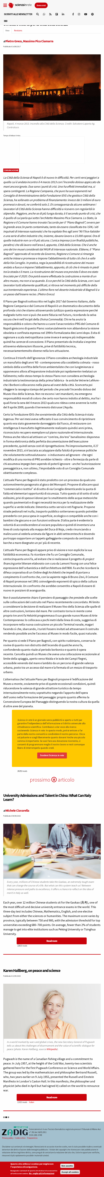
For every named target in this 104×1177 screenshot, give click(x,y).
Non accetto (67, 1166)
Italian (31, 1102)
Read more (51, 941)
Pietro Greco (14, 41)
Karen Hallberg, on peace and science (31, 970)
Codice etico (20, 1138)
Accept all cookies (70, 1172)
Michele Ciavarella (17, 810)
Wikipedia (51, 1049)
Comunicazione (11, 170)
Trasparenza (32, 1138)
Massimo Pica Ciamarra (38, 41)
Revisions (18, 30)
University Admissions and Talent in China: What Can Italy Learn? (47, 797)
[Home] (21, 5)
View (8, 31)
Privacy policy (7, 1138)
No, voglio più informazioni (41, 1173)
